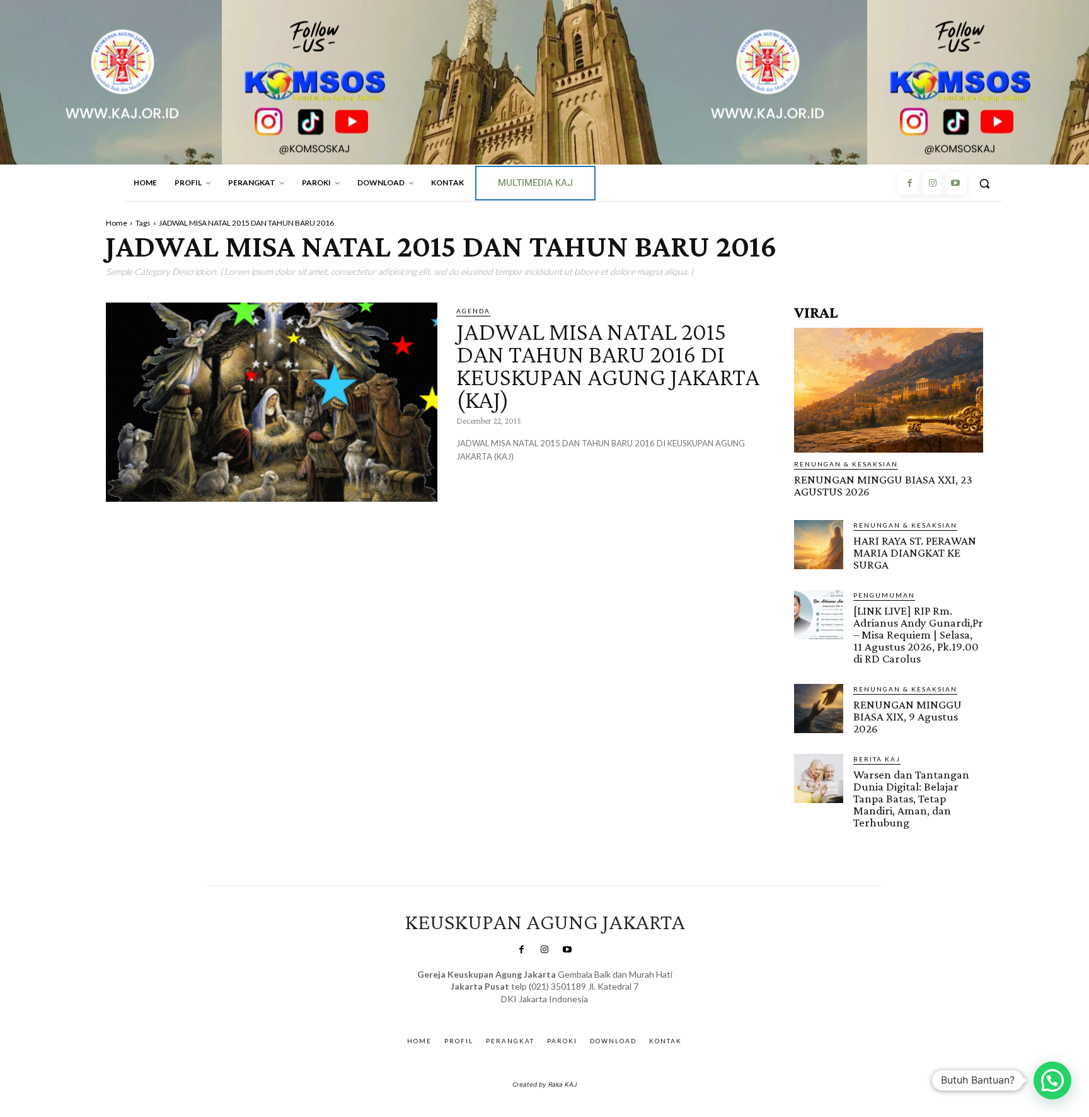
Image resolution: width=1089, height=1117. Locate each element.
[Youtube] (955, 183)
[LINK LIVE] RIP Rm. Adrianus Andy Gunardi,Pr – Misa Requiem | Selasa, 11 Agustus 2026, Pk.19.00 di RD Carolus (918, 634)
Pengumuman (884, 595)
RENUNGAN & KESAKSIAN (846, 464)
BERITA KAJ (877, 759)
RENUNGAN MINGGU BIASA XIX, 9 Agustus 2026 (907, 716)
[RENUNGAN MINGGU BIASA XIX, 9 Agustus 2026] (818, 708)
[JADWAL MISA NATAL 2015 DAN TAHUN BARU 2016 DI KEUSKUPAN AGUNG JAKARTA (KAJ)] (271, 402)
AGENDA (473, 311)
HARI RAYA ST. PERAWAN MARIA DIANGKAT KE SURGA (914, 552)
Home (116, 223)
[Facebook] (909, 183)
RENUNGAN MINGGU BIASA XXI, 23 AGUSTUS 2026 (883, 485)
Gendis (581, 1011)
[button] (984, 183)
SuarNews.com (525, 1011)
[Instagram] (932, 183)
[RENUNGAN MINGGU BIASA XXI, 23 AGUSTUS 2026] (888, 390)
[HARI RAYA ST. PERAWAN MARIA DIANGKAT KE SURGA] (818, 544)
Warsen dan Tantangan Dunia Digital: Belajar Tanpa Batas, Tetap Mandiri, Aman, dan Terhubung (911, 798)
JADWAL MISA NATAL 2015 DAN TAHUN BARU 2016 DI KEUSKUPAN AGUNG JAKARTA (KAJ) (607, 365)
